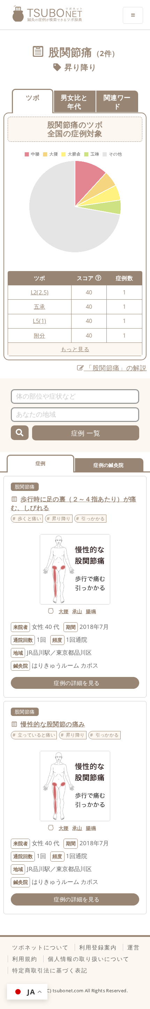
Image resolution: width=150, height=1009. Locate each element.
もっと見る (75, 349)
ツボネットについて (40, 947)
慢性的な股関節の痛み (53, 724)
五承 (39, 306)
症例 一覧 (85, 433)
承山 (77, 611)
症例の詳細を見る (76, 683)
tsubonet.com (69, 990)
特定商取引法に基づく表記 (50, 970)
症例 (41, 463)
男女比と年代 (74, 102)
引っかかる (93, 518)
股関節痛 (25, 486)
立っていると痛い (36, 735)
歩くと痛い (29, 518)
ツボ (32, 97)
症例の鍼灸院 (108, 465)
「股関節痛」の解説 (115, 367)
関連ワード (117, 102)
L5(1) (39, 321)
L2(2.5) (40, 292)
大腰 (64, 611)
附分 (39, 335)
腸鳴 (91, 611)
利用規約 (24, 959)
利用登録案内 (98, 947)
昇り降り (81, 67)
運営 (133, 947)
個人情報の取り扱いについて (88, 959)
